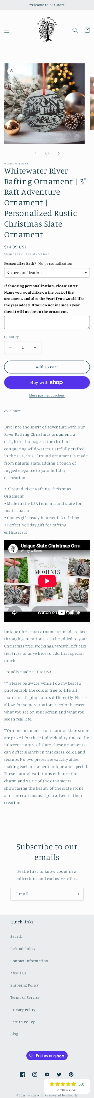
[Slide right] (58, 153)
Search (16, 936)
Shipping (10, 253)
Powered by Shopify (63, 1095)
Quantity (11, 337)
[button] (7, 30)
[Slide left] (35, 153)
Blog (14, 1033)
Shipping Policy (24, 985)
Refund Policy (23, 948)
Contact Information (29, 960)
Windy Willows (38, 1095)
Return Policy (22, 1022)
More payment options (47, 395)
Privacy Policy (23, 1009)
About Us (18, 973)
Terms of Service (25, 997)
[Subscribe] (77, 894)
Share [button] (15, 410)
